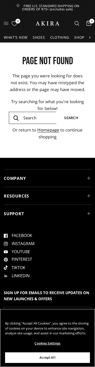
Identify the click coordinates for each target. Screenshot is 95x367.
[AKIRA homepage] (47, 23)
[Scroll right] (90, 37)
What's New (16, 37)
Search (71, 117)
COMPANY (15, 178)
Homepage (48, 130)
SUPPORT (14, 214)
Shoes (39, 37)
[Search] (77, 23)
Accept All (47, 357)
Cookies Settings (47, 343)
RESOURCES (16, 196)
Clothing (59, 37)
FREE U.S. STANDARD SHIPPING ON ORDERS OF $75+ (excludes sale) (51, 7)
